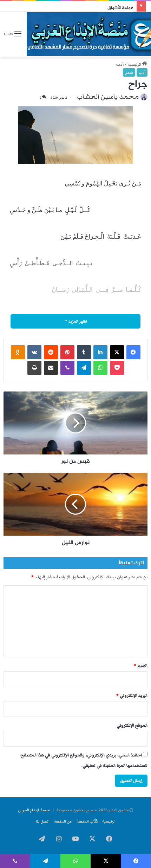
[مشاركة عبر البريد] (51, 368)
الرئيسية (134, 64)
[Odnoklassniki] (18, 352)
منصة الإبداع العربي (34, 810)
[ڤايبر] (67, 368)
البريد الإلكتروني (131, 695)
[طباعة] (34, 368)
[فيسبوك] (133, 352)
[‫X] (117, 352)
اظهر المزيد (77, 321)
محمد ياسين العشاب (108, 96)
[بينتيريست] (67, 352)
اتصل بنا (43, 821)
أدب (120, 64)
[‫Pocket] (117, 368)
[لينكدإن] (100, 352)
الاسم (140, 666)
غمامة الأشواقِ (120, 8)
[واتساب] (100, 368)
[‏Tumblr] (84, 352)
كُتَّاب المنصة (87, 821)
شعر (129, 72)
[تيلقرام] (84, 368)
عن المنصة (63, 821)
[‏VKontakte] (34, 352)
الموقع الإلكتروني (132, 725)
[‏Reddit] (51, 352)
